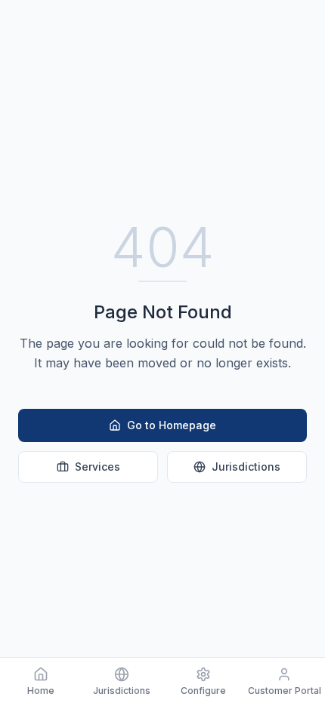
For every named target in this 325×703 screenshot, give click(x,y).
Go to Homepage (171, 425)
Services (97, 466)
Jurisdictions (246, 466)
